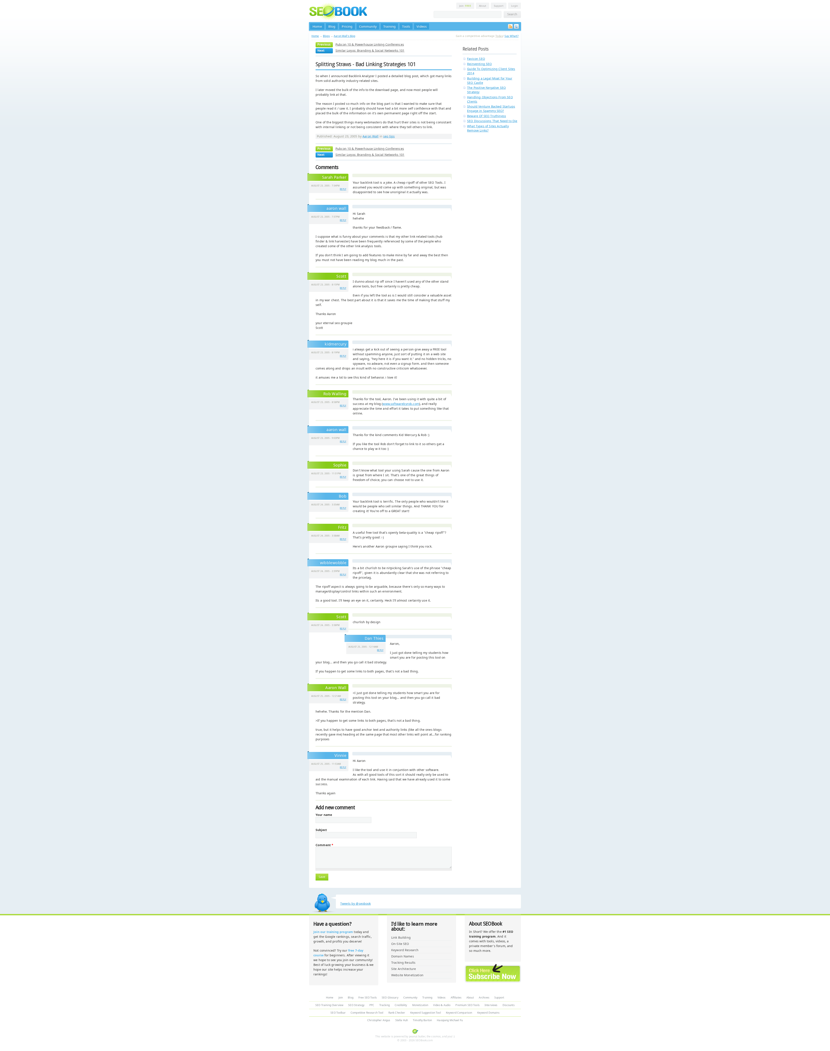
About (482, 5)
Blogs (326, 36)
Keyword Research (404, 950)
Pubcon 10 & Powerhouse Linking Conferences (369, 44)
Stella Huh (401, 1020)
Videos (422, 26)
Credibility (401, 1005)
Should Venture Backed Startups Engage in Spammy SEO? (491, 108)
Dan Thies (374, 638)
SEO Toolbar (338, 1012)
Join (465, 5)
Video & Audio (441, 1005)
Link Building (401, 937)
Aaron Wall (370, 136)
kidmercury (335, 344)
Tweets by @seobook (355, 903)
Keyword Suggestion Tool (425, 1012)
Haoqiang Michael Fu (450, 1020)
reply (343, 189)
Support (498, 5)
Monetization (420, 1005)
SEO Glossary (390, 997)
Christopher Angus (378, 1020)
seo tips (389, 136)
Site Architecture (403, 969)
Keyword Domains (488, 1012)
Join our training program (333, 932)
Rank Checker (396, 1012)
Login (514, 5)
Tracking (384, 1005)
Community (368, 26)
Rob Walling (334, 393)
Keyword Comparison (459, 1012)
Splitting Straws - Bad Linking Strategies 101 (366, 64)
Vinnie (340, 755)
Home (317, 26)
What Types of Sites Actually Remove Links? (488, 128)
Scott (341, 276)
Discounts (509, 1005)
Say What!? (511, 36)
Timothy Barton (422, 1020)
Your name (324, 815)
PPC (371, 1005)
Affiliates (456, 997)
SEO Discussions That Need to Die (492, 121)
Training (389, 26)
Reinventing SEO (479, 64)
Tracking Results (403, 962)
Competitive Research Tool (367, 1012)
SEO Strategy (356, 1005)
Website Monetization (407, 975)
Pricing (347, 26)
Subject (321, 830)
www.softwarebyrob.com (401, 404)
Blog (331, 26)
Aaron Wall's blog (344, 36)
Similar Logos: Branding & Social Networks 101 (369, 50)
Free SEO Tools (367, 997)
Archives (484, 997)
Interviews (491, 1005)
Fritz (342, 527)
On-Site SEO (400, 944)
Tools (406, 26)
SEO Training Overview (329, 1005)
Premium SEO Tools (467, 1005)
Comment (324, 845)
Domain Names (402, 956)
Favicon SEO (476, 59)
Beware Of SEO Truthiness (486, 116)
